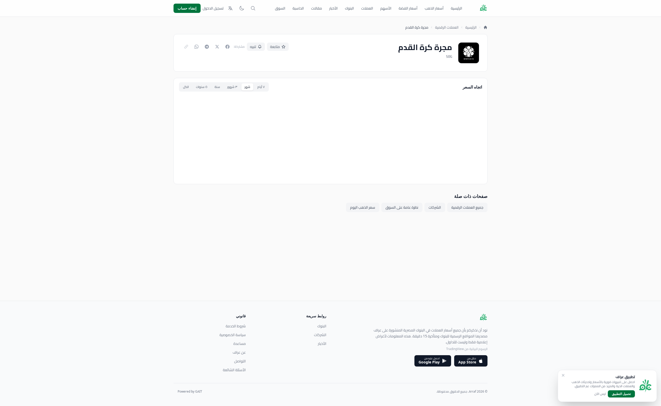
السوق (280, 8)
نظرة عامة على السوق (401, 207)
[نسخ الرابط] (186, 47)
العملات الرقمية (447, 27)
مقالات (316, 8)
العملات (367, 8)
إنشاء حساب (187, 8)
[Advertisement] (332, 265)
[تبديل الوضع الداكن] (241, 8)
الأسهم (385, 8)
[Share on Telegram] (207, 47)
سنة (217, 87)
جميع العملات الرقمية (467, 207)
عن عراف (239, 352)
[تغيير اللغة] (230, 8)
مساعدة (239, 343)
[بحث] (253, 8)
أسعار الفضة (408, 8)
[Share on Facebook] (227, 47)
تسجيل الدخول (213, 8)
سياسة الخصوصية (232, 334)
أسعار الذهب (434, 8)
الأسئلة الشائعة (234, 370)
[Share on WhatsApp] (196, 47)
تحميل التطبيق (621, 394)
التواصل (240, 361)
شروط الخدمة (236, 326)
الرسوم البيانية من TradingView (466, 349)
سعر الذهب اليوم (362, 207)
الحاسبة (298, 8)
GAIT (198, 391)
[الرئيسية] (485, 27)
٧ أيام (261, 87)
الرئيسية (456, 8)
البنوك (349, 8)
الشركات (435, 207)
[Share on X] (217, 47)
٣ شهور (232, 87)
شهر (247, 87)
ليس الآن (600, 394)
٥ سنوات (201, 87)
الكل (186, 87)
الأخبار (333, 8)
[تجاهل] (563, 375)
